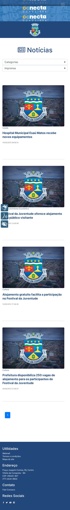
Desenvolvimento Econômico (15, 208)
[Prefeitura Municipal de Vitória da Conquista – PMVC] (35, 29)
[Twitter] (7, 502)
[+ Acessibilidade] (4, 224)
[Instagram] (14, 502)
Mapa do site (8, 459)
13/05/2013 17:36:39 (10, 304)
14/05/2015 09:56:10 (10, 142)
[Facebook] (3, 502)
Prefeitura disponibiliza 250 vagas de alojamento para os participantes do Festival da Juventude (28, 379)
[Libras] (4, 207)
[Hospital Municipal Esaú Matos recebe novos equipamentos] (33, 106)
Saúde (5, 128)
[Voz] (4, 216)
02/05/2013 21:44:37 (10, 389)
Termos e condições (11, 456)
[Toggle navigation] (62, 4)
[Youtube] (10, 502)
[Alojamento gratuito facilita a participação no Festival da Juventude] (33, 267)
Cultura (5, 289)
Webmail (6, 453)
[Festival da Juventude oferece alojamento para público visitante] (33, 186)
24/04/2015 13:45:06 (10, 223)
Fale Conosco (8, 489)
